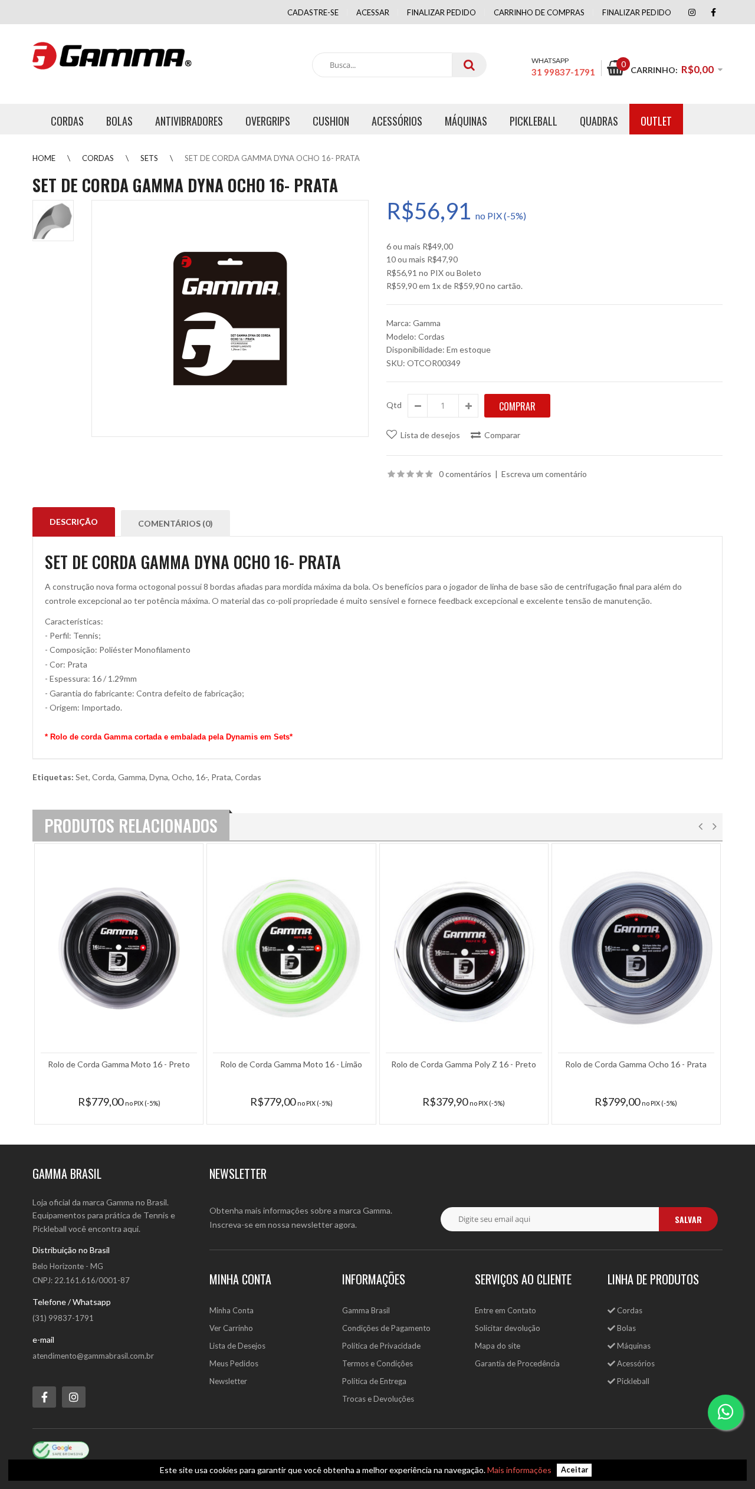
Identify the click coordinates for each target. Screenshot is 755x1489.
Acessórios (635, 1363)
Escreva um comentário (544, 474)
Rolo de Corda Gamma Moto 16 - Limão (291, 1064)
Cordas (98, 158)
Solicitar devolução (507, 1328)
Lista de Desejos (237, 1345)
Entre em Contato (505, 1310)
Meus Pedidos (233, 1363)
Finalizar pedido (441, 12)
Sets (149, 158)
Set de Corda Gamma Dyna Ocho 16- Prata (272, 158)
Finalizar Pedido (636, 12)
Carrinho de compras (539, 12)
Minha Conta (231, 1310)
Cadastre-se (313, 12)
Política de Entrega (374, 1381)
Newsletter (228, 1381)
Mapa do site (497, 1345)
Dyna (158, 777)
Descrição (74, 522)
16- (202, 777)
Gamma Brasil (366, 1310)
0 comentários (465, 474)
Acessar (372, 12)
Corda (103, 777)
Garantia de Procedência (517, 1363)
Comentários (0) (175, 523)
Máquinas (633, 1345)
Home (43, 158)
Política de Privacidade (381, 1345)
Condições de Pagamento (386, 1328)
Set (82, 777)
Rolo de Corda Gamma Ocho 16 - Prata (636, 1064)
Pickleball (632, 1381)
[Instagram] (691, 12)
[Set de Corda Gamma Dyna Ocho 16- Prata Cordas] (230, 318)
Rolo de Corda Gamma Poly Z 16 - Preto (463, 1064)
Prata (221, 777)
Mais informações (519, 1470)
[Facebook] (713, 12)
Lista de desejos (430, 435)
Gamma (427, 323)
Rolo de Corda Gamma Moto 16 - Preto (119, 1064)
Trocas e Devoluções (378, 1398)
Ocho (182, 777)
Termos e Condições (377, 1363)
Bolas (625, 1328)
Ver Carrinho (231, 1328)
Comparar (502, 435)
